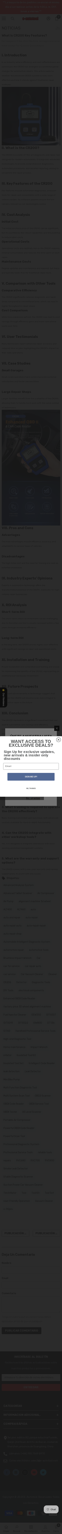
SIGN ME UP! (31, 777)
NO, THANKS (31, 788)
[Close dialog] (58, 739)
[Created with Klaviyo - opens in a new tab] (31, 797)
